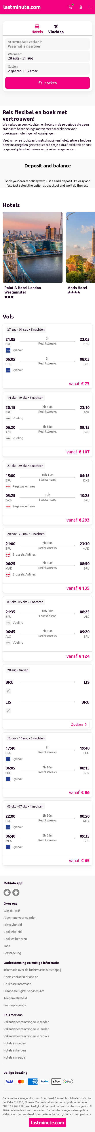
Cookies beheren (15, 939)
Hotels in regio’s (15, 1057)
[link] (47, 356)
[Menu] (90, 7)
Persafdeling (12, 953)
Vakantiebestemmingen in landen (26, 1029)
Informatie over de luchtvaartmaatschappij (32, 970)
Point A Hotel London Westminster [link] (22, 290)
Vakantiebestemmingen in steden (26, 1022)
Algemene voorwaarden (20, 917)
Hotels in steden (15, 1043)
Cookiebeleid (13, 932)
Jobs (7, 946)
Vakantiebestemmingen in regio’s (26, 1036)
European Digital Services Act (24, 991)
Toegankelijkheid (15, 998)
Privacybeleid (13, 925)
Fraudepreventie (15, 1005)
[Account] (81, 7)
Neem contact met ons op (21, 977)
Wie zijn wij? (12, 910)
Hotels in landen (15, 1050)
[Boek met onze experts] (70, 7)
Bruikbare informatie (17, 984)
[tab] (37, 29)
